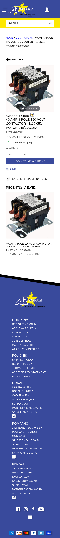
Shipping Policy (23, 359)
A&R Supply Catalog (26, 349)
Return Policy (22, 364)
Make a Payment (22, 345)
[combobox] (30, 23)
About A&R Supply (24, 328)
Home (9, 37)
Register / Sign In (24, 324)
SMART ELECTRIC (17, 116)
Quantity (12, 147)
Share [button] (13, 168)
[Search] (50, 23)
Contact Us (20, 336)
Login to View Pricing (30, 161)
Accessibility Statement (29, 372)
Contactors (24, 37)
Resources (20, 332)
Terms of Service (24, 368)
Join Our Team (22, 340)
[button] (30, 179)
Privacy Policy (22, 376)
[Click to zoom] (30, 88)
